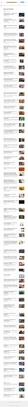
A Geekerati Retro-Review (7, 158)
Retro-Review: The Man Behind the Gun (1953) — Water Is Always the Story (10, 188)
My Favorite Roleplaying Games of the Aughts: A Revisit (10, 263)
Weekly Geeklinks (7, 274)
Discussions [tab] (9, 11)
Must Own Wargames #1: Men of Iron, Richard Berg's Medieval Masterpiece (11, 285)
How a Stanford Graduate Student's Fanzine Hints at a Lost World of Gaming (10, 244)
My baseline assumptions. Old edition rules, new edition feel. (11, 113)
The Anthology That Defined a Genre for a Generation (10, 252)
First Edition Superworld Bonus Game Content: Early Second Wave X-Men (11, 40)
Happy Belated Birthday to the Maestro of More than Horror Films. (10, 139)
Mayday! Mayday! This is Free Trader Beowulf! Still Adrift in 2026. (11, 201)
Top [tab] (6, 11)
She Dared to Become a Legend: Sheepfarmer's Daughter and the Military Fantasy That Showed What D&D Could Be (11, 173)
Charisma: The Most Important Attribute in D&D (9, 224)
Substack (11, 405)
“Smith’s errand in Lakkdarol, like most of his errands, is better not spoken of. (10, 211)
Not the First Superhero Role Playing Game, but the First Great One (10, 74)
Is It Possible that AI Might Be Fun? (8, 230)
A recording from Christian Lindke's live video (9, 281)
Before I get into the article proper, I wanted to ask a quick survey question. (10, 294)
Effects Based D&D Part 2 (7, 15)
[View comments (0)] (8, 29)
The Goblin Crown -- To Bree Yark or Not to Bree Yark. (11, 331)
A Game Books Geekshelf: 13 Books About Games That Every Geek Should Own (10, 235)
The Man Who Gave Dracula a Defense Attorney (9, 163)
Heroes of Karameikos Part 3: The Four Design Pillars (10, 112)
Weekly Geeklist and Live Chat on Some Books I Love (10, 299)
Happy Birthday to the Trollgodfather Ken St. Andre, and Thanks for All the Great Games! (10, 216)
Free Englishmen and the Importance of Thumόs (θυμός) (10, 67)
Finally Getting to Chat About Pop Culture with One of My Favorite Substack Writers (10, 352)
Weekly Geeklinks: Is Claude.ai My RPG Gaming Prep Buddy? (10, 229)
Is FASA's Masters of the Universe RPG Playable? (11, 345)
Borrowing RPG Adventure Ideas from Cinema (10, 60)
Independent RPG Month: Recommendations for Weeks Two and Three (10, 54)
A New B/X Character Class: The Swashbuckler (10, 195)
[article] (14, 15)
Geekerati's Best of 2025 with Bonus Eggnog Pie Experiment (10, 376)
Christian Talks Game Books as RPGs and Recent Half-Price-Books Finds (11, 280)
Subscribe (22, 2)
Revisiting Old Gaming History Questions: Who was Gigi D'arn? (10, 269)
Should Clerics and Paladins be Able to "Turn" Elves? (11, 395)
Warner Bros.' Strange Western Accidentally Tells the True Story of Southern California (10, 190)
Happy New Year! (7, 382)
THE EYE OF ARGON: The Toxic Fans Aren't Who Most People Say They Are (10, 93)
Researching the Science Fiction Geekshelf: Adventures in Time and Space (10, 250)
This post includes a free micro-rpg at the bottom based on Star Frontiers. (10, 364)
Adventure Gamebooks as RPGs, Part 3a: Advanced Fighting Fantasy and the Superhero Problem (11, 130)
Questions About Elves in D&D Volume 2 (8, 396)
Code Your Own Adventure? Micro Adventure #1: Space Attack (10, 107)
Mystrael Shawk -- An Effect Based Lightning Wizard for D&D (10, 14)
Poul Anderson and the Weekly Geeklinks (10, 314)
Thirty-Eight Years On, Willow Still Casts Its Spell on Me (10, 157)
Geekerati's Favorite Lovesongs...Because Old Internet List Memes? (10, 20)
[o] (21, 280)
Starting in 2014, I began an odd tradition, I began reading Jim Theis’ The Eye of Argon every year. (10, 96)
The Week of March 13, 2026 (7, 275)
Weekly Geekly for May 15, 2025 (10, 167)
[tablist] (7, 11)
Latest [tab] (4, 11)
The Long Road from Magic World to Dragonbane (11, 118)
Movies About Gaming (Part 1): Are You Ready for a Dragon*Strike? (10, 326)
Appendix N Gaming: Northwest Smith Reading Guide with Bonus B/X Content (11, 209)
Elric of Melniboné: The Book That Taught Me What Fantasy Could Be (10, 257)
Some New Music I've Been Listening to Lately (11, 145)
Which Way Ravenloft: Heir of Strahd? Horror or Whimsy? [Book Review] (10, 369)
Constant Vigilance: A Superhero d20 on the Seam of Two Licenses (11, 100)
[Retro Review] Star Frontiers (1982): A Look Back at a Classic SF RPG (11, 363)
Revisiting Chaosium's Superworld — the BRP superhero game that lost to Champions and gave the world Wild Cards (11, 87)
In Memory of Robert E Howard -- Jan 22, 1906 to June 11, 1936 (11, 357)
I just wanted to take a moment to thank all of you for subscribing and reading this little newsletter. (10, 390)
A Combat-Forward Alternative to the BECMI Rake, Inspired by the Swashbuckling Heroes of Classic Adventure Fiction (10, 196)
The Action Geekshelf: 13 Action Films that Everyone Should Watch (10, 337)
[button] (1, 5)
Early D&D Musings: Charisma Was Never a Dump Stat (10, 223)
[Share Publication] (19, 2)
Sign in (26, 2)
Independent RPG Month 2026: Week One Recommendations (11, 79)
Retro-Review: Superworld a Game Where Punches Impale (10, 85)
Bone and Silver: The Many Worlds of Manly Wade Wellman (11, 152)
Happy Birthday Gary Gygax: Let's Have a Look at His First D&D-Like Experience (10, 47)
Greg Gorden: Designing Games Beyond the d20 (10, 320)
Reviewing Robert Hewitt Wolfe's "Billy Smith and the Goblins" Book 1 (10, 333)
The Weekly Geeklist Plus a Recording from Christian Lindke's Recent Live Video (11, 300)
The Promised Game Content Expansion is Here (9, 42)
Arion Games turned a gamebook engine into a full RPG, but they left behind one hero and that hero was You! (11, 133)
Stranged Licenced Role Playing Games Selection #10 (10, 346)
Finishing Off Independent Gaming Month (10, 26)
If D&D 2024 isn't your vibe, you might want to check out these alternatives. (10, 308)
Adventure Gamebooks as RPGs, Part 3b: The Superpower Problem (11, 124)
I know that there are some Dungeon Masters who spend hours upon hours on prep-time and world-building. (10, 62)
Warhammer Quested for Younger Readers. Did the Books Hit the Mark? (11, 34)
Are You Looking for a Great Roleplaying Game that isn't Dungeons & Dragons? (9, 305)
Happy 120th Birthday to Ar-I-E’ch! (8, 358)
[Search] (18, 2)
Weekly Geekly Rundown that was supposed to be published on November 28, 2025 (11, 315)
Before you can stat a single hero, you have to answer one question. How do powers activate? (10, 126)
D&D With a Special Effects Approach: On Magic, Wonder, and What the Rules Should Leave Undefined (10, 180)
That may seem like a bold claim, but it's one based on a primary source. (10, 49)
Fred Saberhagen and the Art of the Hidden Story (9, 164)
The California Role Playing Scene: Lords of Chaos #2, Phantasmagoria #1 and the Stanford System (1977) (11, 242)
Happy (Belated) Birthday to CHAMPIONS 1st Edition (9, 73)
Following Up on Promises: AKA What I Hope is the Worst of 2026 (11, 377)
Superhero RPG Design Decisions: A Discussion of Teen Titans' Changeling (10, 292)
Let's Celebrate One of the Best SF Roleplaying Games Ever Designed (10, 203)
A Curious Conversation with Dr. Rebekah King (10, 351)
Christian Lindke (7, 22)
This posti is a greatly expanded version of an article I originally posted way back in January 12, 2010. (10, 265)
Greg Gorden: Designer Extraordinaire (8, 321)
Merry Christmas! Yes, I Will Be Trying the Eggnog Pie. (10, 389)
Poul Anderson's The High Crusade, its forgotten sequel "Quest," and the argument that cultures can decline (10, 68)
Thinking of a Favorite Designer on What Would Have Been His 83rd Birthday (10, 287)
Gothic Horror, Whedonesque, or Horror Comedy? (9, 371)
